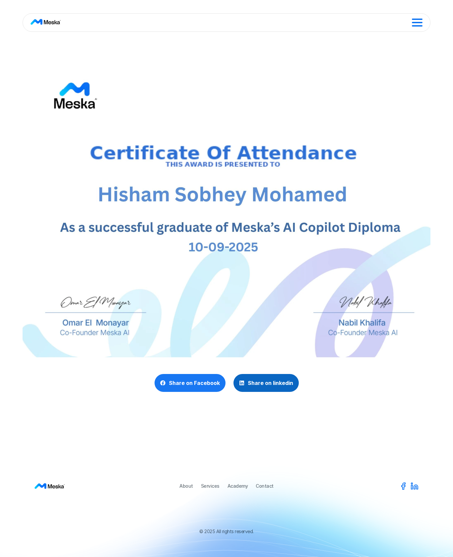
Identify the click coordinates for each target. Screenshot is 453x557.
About (186, 486)
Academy (237, 486)
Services (210, 486)
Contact (265, 486)
